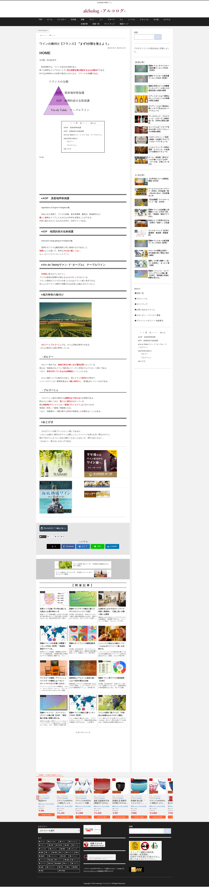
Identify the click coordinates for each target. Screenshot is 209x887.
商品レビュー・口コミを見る (46, 803)
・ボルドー (69, 141)
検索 (136, 32)
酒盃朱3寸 (42, 801)
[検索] (157, 37)
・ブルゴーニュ (71, 145)
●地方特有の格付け (71, 138)
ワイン (44, 536)
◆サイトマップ (141, 304)
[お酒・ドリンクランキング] (94, 844)
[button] (170, 798)
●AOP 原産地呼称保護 (72, 127)
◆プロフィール (141, 299)
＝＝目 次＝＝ (80, 123)
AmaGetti (47, 798)
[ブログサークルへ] (99, 857)
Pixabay (50, 338)
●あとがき (67, 149)
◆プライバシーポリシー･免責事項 (149, 321)
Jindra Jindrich (42, 338)
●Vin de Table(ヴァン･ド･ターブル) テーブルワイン (83, 135)
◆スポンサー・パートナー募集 (147, 315)
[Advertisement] (82, 174)
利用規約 (100, 871)
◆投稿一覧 (139, 293)
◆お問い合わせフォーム (145, 310)
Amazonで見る (46, 815)
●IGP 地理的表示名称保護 (74, 131)
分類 (57, 536)
